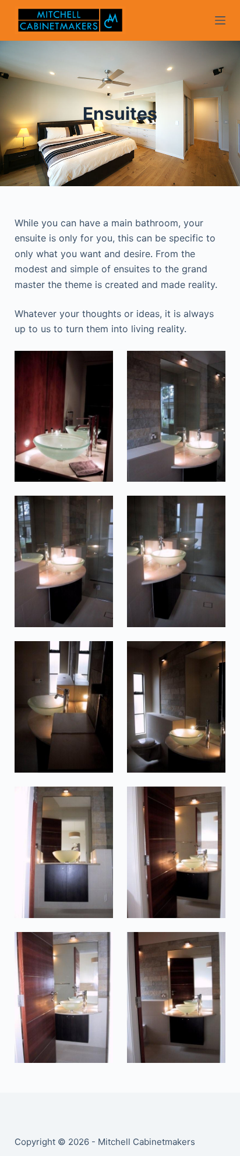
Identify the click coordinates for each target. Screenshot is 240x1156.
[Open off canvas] (220, 20)
